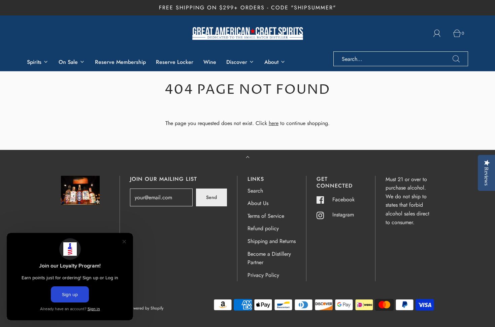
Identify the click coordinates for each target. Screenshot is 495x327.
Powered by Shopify (146, 308)
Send (211, 197)
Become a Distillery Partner (269, 258)
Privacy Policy (263, 275)
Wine (209, 62)
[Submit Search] (456, 58)
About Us (258, 203)
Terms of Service (266, 216)
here (273, 123)
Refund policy (263, 228)
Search (255, 191)
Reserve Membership (120, 62)
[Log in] (440, 33)
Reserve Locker (174, 62)
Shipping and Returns (272, 241)
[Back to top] (248, 158)
